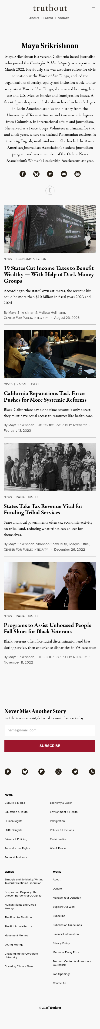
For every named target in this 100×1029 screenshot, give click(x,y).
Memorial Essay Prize (66, 952)
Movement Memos (16, 935)
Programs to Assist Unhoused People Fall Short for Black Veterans (47, 628)
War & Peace (58, 848)
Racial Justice (28, 384)
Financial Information (66, 934)
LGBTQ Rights (13, 830)
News (8, 259)
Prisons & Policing (16, 839)
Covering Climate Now (19, 966)
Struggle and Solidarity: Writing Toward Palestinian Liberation (24, 881)
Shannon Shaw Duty (51, 544)
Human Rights (13, 821)
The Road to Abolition (18, 917)
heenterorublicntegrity (61, 425)
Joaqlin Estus (79, 544)
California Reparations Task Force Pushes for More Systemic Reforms (45, 396)
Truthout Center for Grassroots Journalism (72, 963)
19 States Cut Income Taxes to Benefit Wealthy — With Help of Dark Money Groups (49, 274)
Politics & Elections (62, 830)
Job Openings (61, 974)
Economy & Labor (31, 259)
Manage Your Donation (67, 898)
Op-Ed (8, 384)
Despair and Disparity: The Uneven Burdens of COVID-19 (23, 894)
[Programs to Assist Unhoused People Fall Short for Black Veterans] (50, 586)
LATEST (48, 18)
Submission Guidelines (67, 925)
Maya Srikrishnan (21, 312)
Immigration (57, 821)
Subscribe (59, 916)
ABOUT (34, 18)
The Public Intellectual (19, 926)
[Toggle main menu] (94, 9)
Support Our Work (64, 907)
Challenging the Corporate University (21, 955)
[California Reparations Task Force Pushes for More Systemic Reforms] (50, 354)
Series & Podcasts (16, 857)
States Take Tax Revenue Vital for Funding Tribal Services (43, 509)
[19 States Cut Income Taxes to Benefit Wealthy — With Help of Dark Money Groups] (50, 229)
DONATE (63, 18)
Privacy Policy (61, 943)
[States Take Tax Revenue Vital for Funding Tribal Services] (50, 467)
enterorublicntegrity (26, 318)
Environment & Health (64, 812)
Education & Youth (16, 812)
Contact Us (60, 983)
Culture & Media (15, 803)
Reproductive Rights (17, 848)
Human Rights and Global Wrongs (21, 906)
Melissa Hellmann (52, 312)
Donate (57, 888)
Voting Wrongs (14, 944)
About (56, 879)
